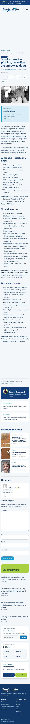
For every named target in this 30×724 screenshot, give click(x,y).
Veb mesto (4, 550)
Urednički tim (4, 709)
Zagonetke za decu (10, 119)
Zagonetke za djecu (7, 383)
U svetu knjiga (19, 714)
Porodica (6, 651)
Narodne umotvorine (18, 435)
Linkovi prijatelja (5, 704)
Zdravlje (18, 651)
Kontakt (3, 701)
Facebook (10, 77)
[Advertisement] (15, 30)
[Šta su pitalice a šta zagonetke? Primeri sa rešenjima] (5, 466)
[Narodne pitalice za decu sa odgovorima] (5, 453)
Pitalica (9, 50)
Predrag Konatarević (10, 69)
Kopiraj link (4, 81)
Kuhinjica (18, 711)
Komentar (4, 510)
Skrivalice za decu (10, 116)
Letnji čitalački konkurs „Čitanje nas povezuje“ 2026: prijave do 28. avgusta (13, 578)
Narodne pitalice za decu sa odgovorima (19, 453)
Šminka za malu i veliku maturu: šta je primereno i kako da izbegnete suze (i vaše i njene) (13, 591)
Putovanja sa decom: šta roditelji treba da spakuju (14, 618)
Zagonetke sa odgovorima (14, 381)
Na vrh (21, 675)
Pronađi (23, 637)
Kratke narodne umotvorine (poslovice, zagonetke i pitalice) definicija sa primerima (19, 439)
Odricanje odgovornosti (7, 706)
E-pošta (25, 77)
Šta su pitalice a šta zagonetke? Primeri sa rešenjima (19, 466)
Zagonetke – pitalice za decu (13, 114)
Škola (5, 656)
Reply (4, 496)
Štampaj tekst (9, 675)
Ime (2, 534)
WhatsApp (18, 77)
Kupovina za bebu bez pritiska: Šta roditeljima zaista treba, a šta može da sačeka (13, 605)
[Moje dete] (10, 9)
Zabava (18, 656)
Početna (3, 50)
